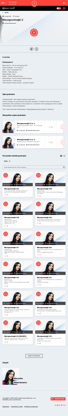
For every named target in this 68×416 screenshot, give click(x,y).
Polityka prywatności (31, 406)
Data (6, 161)
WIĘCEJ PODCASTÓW (34, 356)
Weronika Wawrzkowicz (10, 23)
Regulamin (5, 406)
